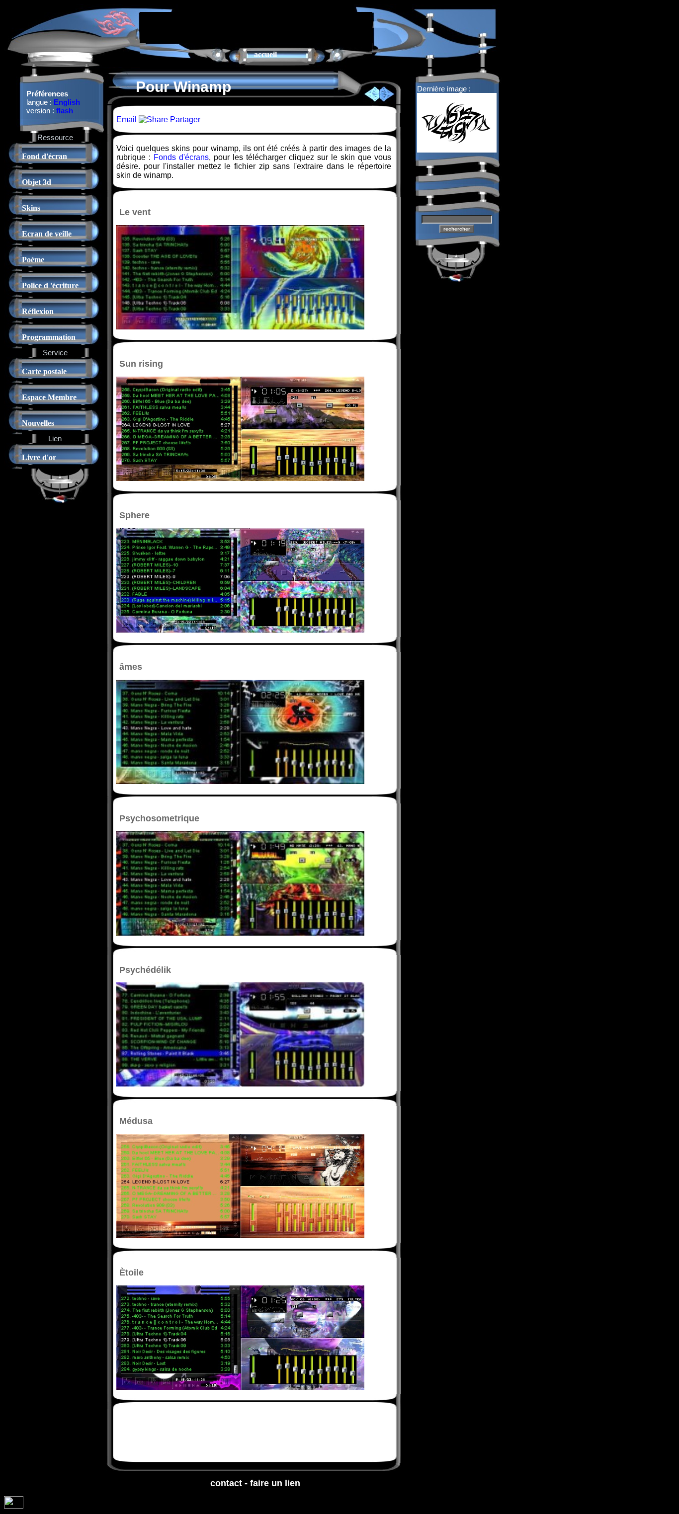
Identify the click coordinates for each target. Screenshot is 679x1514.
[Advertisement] (256, 27)
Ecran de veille (47, 234)
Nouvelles (38, 423)
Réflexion (38, 311)
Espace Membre (49, 397)
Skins (31, 208)
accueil (265, 54)
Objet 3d (36, 182)
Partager (184, 119)
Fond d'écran (44, 156)
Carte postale (44, 371)
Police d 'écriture (50, 285)
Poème (33, 259)
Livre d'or (39, 457)
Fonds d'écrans (181, 157)
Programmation (49, 337)
